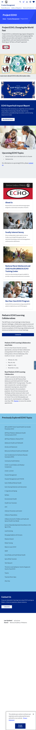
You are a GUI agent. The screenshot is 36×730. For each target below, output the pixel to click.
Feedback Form (35, 365)
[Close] (33, 714)
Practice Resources (5, 8)
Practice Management (8, 5)
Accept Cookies (20, 725)
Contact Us (18, 334)
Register (16, 401)
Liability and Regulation (16, 8)
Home (4, 19)
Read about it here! (8, 119)
